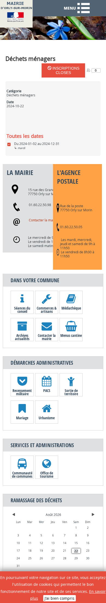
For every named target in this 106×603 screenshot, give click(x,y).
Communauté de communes (22, 474)
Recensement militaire (22, 392)
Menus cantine (71, 335)
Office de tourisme (46, 474)
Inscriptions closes (65, 70)
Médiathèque (71, 308)
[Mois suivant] (93, 514)
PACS (46, 390)
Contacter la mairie (43, 220)
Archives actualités (22, 337)
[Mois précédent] (13, 514)
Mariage (22, 417)
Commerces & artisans (47, 309)
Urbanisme (47, 417)
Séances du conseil (22, 309)
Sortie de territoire (71, 392)
